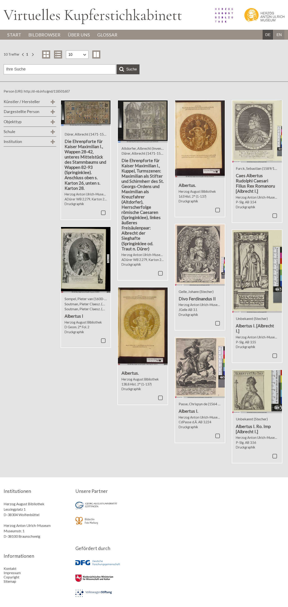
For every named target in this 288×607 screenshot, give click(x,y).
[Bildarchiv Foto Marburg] (108, 523)
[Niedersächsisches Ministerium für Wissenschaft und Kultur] (108, 581)
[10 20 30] (77, 54)
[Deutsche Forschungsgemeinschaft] (108, 566)
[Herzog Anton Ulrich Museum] (259, 21)
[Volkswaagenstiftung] (108, 596)
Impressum (12, 573)
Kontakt (10, 568)
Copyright (11, 577)
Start (14, 34)
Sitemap (10, 581)
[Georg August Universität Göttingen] (108, 508)
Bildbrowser (44, 34)
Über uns (79, 34)
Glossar (107, 34)
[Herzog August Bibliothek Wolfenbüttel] (219, 21)
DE (267, 35)
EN (279, 35)
